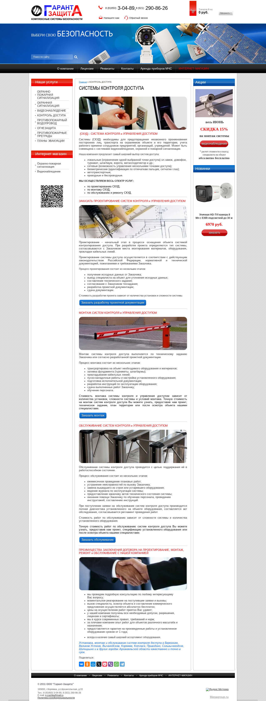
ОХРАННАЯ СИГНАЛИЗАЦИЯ (48, 104)
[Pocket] (104, 664)
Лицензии (87, 68)
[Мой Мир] (93, 664)
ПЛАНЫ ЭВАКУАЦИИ (50, 140)
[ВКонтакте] (81, 664)
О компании (65, 68)
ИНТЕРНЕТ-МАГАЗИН (194, 68)
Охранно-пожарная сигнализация (49, 165)
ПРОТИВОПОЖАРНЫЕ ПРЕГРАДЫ (52, 134)
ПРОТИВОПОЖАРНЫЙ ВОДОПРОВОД (52, 122)
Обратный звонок (138, 18)
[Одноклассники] (87, 664)
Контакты (127, 68)
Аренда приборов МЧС (156, 68)
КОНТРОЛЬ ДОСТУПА (51, 115)
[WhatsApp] (116, 664)
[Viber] (110, 664)
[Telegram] (122, 664)
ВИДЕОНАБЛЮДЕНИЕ (51, 110)
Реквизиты (107, 68)
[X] (98, 664)
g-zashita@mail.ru (54, 695)
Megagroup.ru (219, 697)
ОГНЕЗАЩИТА (46, 128)
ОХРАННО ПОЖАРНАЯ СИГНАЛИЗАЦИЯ (48, 95)
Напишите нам (111, 18)
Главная (83, 82)
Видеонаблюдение (48, 171)
